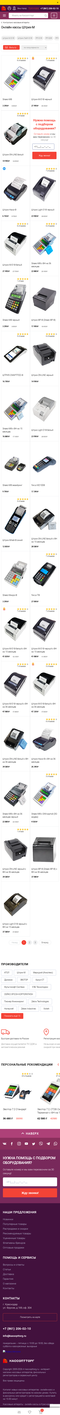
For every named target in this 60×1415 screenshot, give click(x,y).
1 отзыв (20, 281)
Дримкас (8, 980)
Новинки (8, 1219)
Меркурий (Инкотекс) (43, 972)
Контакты (8, 1288)
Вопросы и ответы (13, 1264)
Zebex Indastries (28, 1008)
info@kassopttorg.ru (14, 1335)
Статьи (7, 1269)
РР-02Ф (49, 38)
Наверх (32, 1133)
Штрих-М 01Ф (8, 38)
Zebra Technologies (40, 1001)
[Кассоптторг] (3, 8)
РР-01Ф (39, 38)
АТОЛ (6, 972)
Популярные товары (15, 1224)
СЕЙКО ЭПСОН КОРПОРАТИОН (18, 994)
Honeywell (9, 1008)
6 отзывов (21, 60)
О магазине (9, 1283)
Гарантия (8, 1278)
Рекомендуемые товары (17, 1233)
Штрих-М (21, 972)
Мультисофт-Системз (14, 987)
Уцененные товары (14, 1238)
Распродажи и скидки (15, 1228)
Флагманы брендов (14, 1242)
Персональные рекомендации (27, 1064)
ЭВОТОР (24, 980)
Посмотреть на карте (30, 1317)
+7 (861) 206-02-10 (49, 8)
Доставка (8, 1274)
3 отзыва (20, 116)
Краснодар (34, 8)
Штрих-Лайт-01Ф (25, 38)
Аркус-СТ (40, 980)
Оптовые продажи (13, 1247)
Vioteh (46, 1008)
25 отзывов (26, 1076)
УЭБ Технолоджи (40, 987)
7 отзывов (50, 60)
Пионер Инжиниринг (14, 1001)
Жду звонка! (44, 155)
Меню (52, 15)
